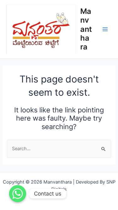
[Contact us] (17, 193)
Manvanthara (86, 29)
